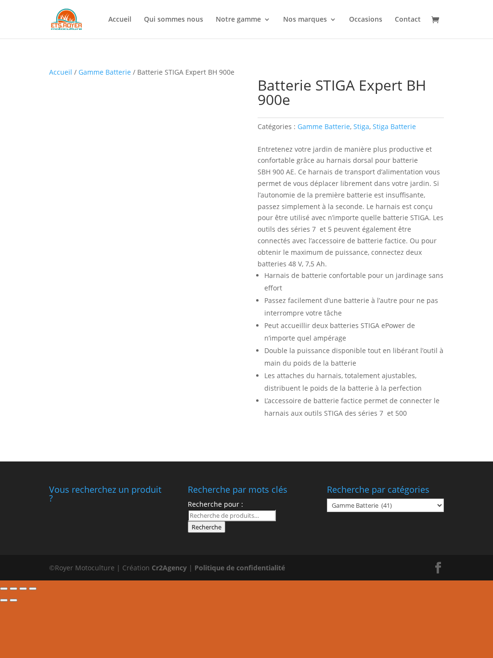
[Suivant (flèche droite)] (13, 600)
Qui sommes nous (173, 20)
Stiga (361, 126)
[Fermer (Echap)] (4, 588)
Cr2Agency (170, 567)
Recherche (206, 527)
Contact (408, 20)
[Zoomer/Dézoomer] (33, 588)
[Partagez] (13, 588)
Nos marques (305, 20)
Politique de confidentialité (240, 567)
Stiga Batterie (394, 126)
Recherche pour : (215, 504)
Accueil (119, 20)
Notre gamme (238, 20)
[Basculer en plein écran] (23, 588)
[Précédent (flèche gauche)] (4, 600)
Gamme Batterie (104, 72)
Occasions (365, 20)
